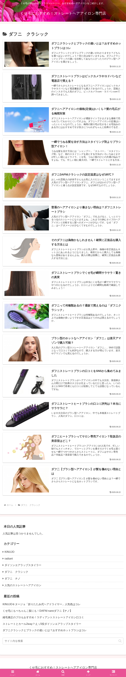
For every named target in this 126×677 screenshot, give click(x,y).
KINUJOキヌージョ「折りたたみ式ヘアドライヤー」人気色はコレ (42, 604)
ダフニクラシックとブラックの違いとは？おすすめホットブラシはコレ (45, 630)
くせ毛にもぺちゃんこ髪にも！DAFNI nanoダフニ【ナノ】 (37, 610)
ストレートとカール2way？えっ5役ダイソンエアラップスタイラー (42, 623)
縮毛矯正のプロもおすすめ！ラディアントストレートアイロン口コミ (45, 617)
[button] (120, 641)
